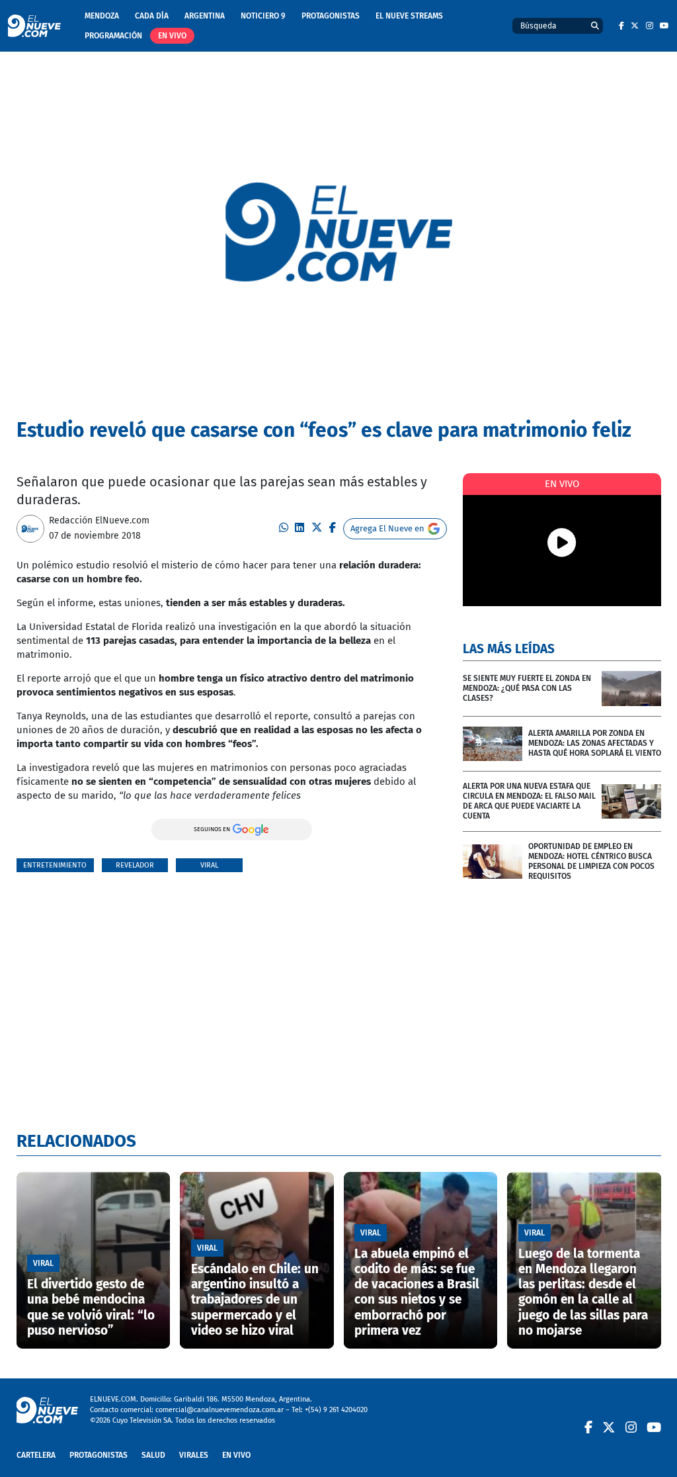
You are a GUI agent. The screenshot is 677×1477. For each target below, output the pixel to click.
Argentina (204, 16)
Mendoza (102, 16)
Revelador (135, 865)
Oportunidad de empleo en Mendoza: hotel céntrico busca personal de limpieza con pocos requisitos (591, 861)
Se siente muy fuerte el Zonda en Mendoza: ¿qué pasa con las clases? (527, 688)
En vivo (172, 35)
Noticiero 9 (263, 16)
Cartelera (36, 1455)
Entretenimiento (55, 865)
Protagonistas (330, 16)
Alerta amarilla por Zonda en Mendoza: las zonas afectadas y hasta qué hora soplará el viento (594, 743)
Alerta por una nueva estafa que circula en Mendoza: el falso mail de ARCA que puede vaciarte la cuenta (529, 801)
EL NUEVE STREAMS (409, 16)
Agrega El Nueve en (387, 528)
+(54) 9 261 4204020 (336, 1410)
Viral (209, 865)
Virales (193, 1455)
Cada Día (152, 16)
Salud (153, 1455)
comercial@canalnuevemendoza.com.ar (219, 1410)
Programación (113, 35)
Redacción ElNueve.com (99, 520)
